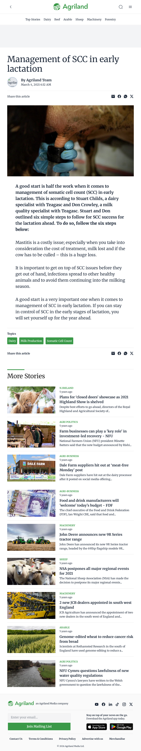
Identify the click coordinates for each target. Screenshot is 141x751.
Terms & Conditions (41, 738)
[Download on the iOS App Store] (96, 726)
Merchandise (117, 738)
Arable (67, 19)
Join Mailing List (39, 726)
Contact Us (16, 738)
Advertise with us (92, 738)
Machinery (94, 19)
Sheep (79, 19)
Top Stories (32, 19)
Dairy (47, 19)
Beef (57, 19)
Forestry (110, 19)
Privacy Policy (67, 738)
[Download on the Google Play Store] (121, 726)
